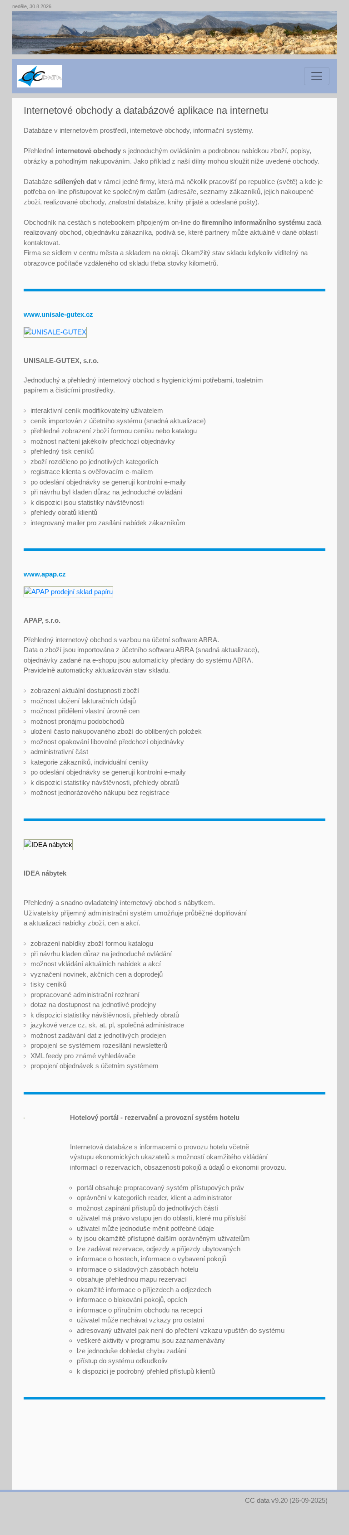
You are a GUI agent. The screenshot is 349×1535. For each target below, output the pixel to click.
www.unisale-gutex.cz (58, 314)
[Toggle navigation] (316, 76)
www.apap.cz (45, 574)
